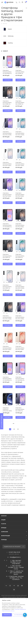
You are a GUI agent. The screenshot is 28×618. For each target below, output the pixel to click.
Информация (5, 535)
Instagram (10, 585)
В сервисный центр (1, 421)
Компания (4, 531)
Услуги (3, 523)
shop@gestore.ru (15, 557)
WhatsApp (22, 585)
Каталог (4, 515)
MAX (18, 585)
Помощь (4, 539)
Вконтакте (6, 585)
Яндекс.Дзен (14, 589)
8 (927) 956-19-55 (14, 552)
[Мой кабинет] (22, 2)
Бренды (3, 527)
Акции (3, 519)
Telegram (14, 585)
